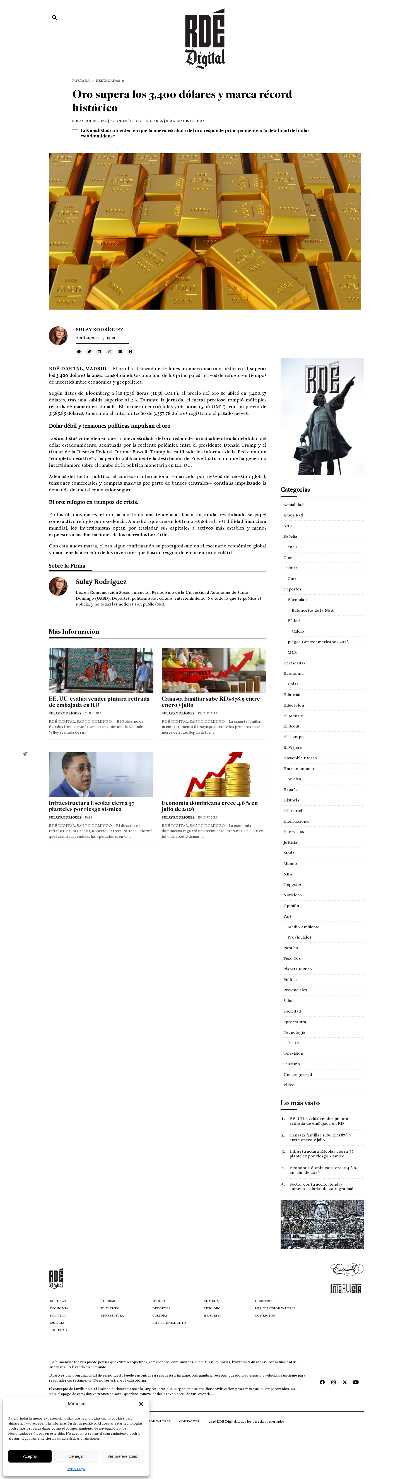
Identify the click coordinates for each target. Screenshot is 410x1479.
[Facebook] (322, 1382)
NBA (287, 874)
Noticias (58, 1301)
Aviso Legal (76, 1469)
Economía (293, 673)
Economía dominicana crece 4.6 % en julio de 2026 (210, 806)
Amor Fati (293, 515)
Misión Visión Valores (275, 1308)
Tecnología (294, 1032)
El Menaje (293, 715)
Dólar (293, 683)
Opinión (291, 905)
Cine (287, 557)
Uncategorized (297, 1074)
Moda (289, 852)
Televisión (293, 1053)
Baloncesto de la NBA (313, 610)
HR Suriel (292, 810)
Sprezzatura (294, 1021)
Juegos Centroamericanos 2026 (318, 641)
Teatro (294, 1042)
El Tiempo (293, 736)
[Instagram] (334, 1382)
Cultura (290, 567)
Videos (289, 1084)
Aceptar (30, 1456)
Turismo (291, 1063)
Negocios (292, 884)
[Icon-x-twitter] (345, 1382)
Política (290, 979)
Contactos (265, 1315)
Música (294, 778)
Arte (287, 525)
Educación (293, 705)
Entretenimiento (299, 768)
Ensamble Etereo (300, 757)
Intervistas (293, 831)
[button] (141, 1404)
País (287, 916)
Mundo (290, 863)
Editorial (291, 694)
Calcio (298, 631)
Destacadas (108, 80)
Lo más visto (300, 1103)
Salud (288, 1000)
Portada (81, 80)
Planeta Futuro (297, 968)
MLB (292, 652)
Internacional (296, 821)
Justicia (290, 842)
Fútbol (294, 620)
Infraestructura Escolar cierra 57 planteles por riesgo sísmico (91, 806)
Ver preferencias (122, 1456)
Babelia (290, 536)
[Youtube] (356, 1382)
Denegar (76, 1456)
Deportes (292, 589)
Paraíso (290, 947)
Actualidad (293, 504)
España (290, 789)
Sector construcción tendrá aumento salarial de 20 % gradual (321, 1186)
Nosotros (264, 1301)
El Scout (291, 726)
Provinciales (299, 937)
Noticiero (292, 895)
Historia (291, 800)
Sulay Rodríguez (89, 121)
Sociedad (292, 1011)
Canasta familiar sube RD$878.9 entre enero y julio (211, 702)
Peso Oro (292, 958)
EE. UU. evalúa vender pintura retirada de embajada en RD (99, 702)
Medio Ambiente (303, 926)
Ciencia (290, 546)
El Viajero (292, 747)
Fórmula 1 (297, 599)
